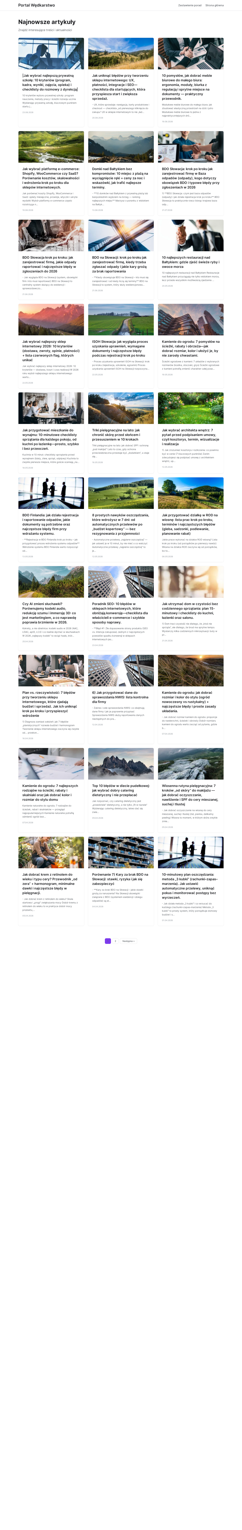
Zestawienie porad (190, 5)
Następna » (128, 941)
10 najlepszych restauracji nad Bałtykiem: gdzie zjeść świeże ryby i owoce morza (190, 262)
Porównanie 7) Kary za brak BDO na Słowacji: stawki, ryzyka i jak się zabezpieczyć (120, 879)
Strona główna (214, 5)
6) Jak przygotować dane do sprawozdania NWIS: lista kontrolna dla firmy (120, 697)
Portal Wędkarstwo (36, 5)
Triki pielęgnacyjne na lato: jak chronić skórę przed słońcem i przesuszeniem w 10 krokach (116, 434)
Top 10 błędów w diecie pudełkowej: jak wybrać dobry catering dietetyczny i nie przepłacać (121, 790)
